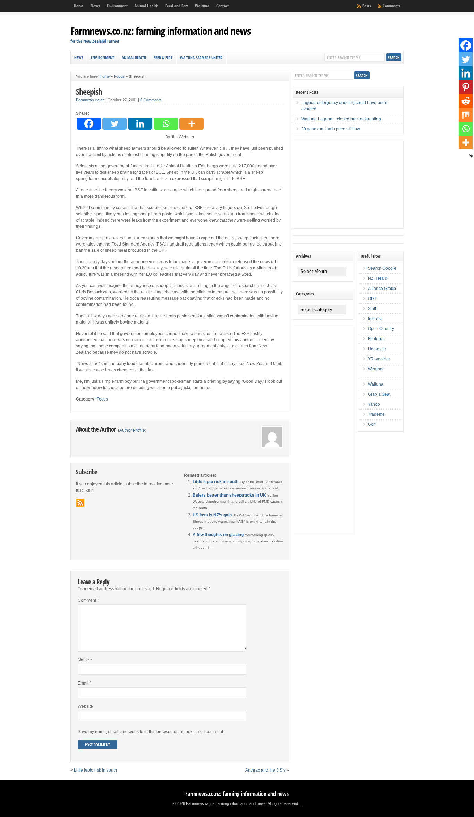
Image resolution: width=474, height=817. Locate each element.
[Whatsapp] (166, 124)
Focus (119, 76)
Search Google (382, 268)
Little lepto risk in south (215, 481)
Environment (117, 6)
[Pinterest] (466, 87)
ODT (372, 298)
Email (84, 683)
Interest (375, 318)
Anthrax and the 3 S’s (265, 770)
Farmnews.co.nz (90, 100)
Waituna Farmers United (201, 57)
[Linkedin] (140, 124)
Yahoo (374, 404)
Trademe (376, 414)
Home (79, 6)
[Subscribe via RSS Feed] (80, 503)
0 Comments (151, 100)
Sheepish (89, 91)
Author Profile (132, 430)
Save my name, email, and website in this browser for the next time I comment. (151, 731)
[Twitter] (114, 124)
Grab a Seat (379, 394)
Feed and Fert (176, 6)
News (95, 6)
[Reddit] (466, 101)
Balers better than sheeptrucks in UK (229, 495)
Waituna (202, 6)
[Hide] (471, 156)
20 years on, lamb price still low (330, 129)
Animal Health (146, 6)
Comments (391, 6)
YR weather (379, 358)
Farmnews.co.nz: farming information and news (160, 31)
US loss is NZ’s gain (212, 515)
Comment (88, 600)
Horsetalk (377, 348)
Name (85, 659)
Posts (366, 6)
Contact (222, 6)
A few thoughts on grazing (218, 534)
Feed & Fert (163, 57)
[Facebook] (89, 124)
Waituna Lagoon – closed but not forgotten (341, 119)
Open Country (381, 328)
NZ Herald (377, 278)
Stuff (372, 308)
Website (85, 706)
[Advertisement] (345, 184)
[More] (191, 124)
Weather (376, 369)
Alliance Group (382, 288)
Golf (371, 424)
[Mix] (466, 115)
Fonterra (376, 338)
